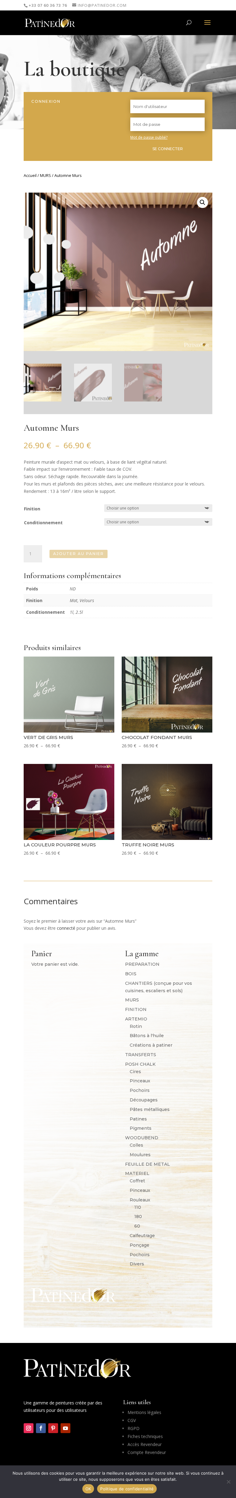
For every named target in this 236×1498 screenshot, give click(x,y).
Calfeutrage (142, 1235)
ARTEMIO (136, 1019)
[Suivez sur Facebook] (41, 1428)
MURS (45, 175)
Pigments (140, 1128)
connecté (66, 928)
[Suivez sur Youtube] (65, 1428)
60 (137, 1226)
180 (138, 1216)
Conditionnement (43, 522)
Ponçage (139, 1245)
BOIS (130, 974)
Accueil (30, 175)
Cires (135, 1071)
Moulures (140, 1154)
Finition (32, 509)
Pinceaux (140, 1081)
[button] (202, 202)
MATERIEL (137, 1173)
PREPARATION (142, 964)
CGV (132, 1420)
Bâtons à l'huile (147, 1035)
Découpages (144, 1100)
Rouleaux (140, 1200)
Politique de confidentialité (127, 1488)
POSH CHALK (140, 1064)
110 (137, 1207)
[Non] (228, 1482)
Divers (137, 1264)
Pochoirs (140, 1090)
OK (88, 1488)
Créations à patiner (151, 1045)
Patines (138, 1119)
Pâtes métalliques (150, 1109)
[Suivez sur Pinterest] (53, 1428)
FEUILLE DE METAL (147, 1164)
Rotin (136, 1026)
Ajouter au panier (78, 553)
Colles (136, 1145)
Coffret (137, 1181)
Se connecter (167, 148)
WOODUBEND (141, 1137)
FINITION (136, 1009)
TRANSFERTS (140, 1054)
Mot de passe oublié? (148, 137)
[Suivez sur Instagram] (28, 1428)
